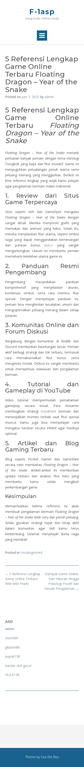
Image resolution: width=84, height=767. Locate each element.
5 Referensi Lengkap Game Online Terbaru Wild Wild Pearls (22, 579)
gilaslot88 (12, 647)
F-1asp (42, 11)
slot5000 (11, 638)
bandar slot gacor (18, 665)
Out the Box (50, 757)
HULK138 (12, 674)
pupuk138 (12, 656)
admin (49, 97)
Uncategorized (31, 552)
